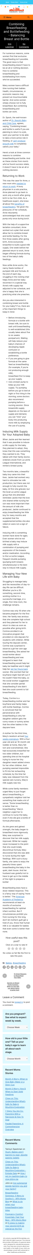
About (7, 2)
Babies (9, 963)
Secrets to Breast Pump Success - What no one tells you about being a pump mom (13, 986)
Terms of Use (23, 2)
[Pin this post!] (16, 968)
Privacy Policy (14, 2)
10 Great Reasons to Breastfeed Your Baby (20, 975)
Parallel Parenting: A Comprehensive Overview (14, 1126)
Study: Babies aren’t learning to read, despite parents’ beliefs (16, 1155)
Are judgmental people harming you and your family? (16, 1186)
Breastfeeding (19, 963)
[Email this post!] (24, 968)
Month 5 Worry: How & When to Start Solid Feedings (15, 1091)
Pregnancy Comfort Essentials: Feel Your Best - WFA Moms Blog (15, 1217)
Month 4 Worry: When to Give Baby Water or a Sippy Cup (16, 1082)
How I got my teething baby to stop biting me (16, 1176)
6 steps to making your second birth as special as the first (14, 1226)
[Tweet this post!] (8, 968)
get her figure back (19, 669)
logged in (19, 1002)
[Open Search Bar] (28, 17)
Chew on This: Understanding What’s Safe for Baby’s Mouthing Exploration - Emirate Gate (15, 1167)
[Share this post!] (4, 968)
